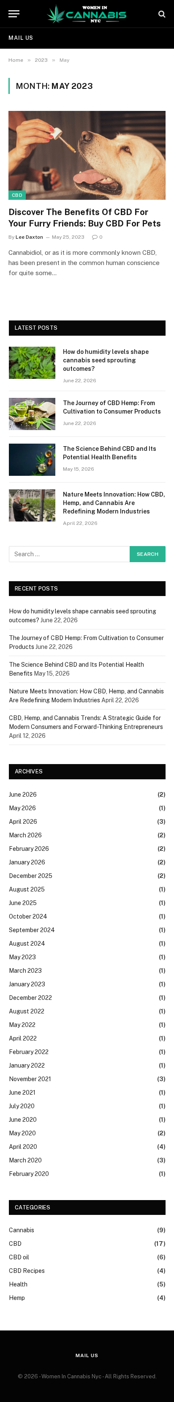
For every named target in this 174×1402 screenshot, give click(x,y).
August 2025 (27, 889)
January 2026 (27, 862)
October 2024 (28, 916)
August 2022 (26, 1011)
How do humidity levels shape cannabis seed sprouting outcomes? (106, 360)
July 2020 (22, 1106)
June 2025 (23, 903)
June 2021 (22, 1092)
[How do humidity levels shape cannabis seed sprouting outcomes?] (32, 363)
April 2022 (23, 1038)
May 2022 (22, 1024)
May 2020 (22, 1133)
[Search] (161, 13)
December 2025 (30, 875)
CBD (17, 195)
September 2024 (32, 930)
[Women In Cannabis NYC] (87, 14)
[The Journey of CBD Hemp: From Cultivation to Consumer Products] (32, 414)
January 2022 (27, 1065)
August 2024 (27, 943)
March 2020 (25, 1160)
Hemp (17, 1297)
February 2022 (29, 1052)
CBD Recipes (27, 1270)
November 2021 (30, 1079)
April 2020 (23, 1146)
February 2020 (29, 1173)
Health (18, 1284)
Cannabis (21, 1230)
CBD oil (19, 1257)
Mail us (20, 38)
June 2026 (23, 794)
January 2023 (27, 984)
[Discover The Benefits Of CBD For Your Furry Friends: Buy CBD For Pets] (87, 155)
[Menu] (13, 13)
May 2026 (22, 808)
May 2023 (22, 957)
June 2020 (23, 1119)
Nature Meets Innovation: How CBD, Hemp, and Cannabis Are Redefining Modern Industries (114, 503)
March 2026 (25, 835)
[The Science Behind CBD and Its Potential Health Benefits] (32, 460)
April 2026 (23, 821)
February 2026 (29, 848)
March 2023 (25, 970)
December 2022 (30, 997)
